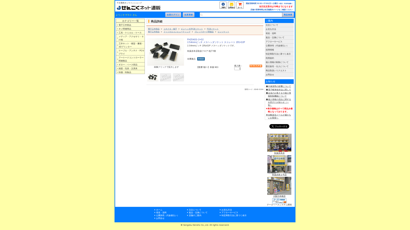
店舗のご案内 (195, 215)
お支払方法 (271, 29)
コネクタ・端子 (170, 29)
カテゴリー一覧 (130, 20)
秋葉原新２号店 (279, 174)
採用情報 (270, 49)
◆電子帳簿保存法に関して (278, 89)
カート (240, 7)
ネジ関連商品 (125, 28)
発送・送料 (271, 33)
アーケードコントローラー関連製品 (131, 59)
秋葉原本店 (279, 153)
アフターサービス (274, 41)
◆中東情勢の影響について (278, 86)
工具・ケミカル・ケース (130, 32)
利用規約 (270, 58)
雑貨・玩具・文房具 (128, 68)
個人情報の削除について (277, 62)
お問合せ (231, 7)
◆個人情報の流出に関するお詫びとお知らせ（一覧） (278, 102)
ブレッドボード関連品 (204, 32)
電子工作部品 (125, 25)
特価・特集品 (125, 72)
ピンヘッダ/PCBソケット (192, 29)
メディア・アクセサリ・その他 (131, 38)
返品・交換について (275, 37)
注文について (272, 25)
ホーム (159, 209)
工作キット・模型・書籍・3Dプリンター (131, 45)
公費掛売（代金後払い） (277, 45)
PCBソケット (213, 29)
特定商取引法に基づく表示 (278, 54)
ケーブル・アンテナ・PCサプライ (131, 52)
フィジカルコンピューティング (177, 32)
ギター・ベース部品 (128, 64)
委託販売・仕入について (277, 66)
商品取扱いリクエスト (276, 70)
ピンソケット (223, 32)
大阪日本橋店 (279, 196)
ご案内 (223, 7)
